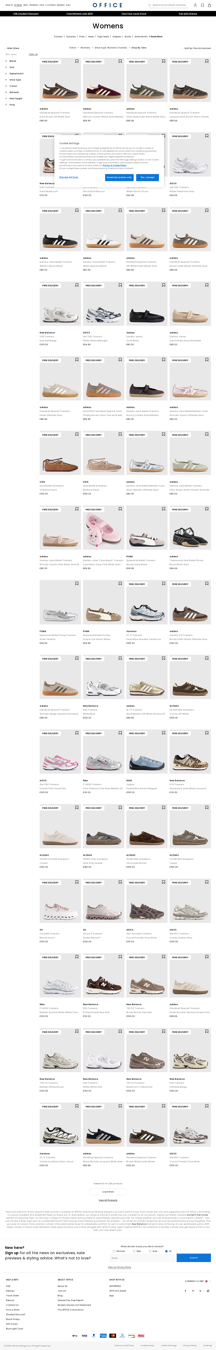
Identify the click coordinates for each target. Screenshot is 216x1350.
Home (73, 48)
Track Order (12, 1295)
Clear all (33, 54)
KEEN (129, 780)
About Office (65, 1279)
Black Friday (13, 1319)
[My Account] (193, 5)
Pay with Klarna (188, 13)
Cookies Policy (147, 1345)
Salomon (131, 631)
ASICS (173, 183)
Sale (68, 5)
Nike (85, 780)
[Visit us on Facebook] (186, 1291)
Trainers (33, 5)
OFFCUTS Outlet (117, 1290)
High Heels (103, 36)
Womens (85, 48)
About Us (63, 1286)
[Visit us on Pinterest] (194, 1291)
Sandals (71, 36)
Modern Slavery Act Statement (74, 1305)
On (41, 929)
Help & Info (12, 1279)
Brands (61, 5)
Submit (194, 1257)
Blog (60, 1295)
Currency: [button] (194, 1281)
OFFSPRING (115, 1286)
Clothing (50, 5)
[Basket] (207, 5)
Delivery (10, 1290)
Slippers (117, 36)
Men (25, 5)
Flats (82, 36)
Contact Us (12, 1305)
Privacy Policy (190, 1345)
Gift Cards (12, 1323)
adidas (44, 108)
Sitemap (208, 1345)
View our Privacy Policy (119, 1267)
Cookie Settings (169, 1345)
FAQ (8, 1286)
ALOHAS (174, 705)
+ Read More (155, 36)
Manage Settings (68, 177)
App (111, 1295)
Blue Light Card (14, 1328)
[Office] (108, 5)
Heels (91, 36)
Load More (108, 1191)
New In (9, 5)
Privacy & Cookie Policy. (115, 165)
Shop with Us (117, 1279)
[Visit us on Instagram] (201, 1291)
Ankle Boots (141, 36)
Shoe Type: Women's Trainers (111, 48)
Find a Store (12, 1309)
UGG (42, 481)
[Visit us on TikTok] (209, 1291)
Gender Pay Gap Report (71, 1300)
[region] (109, 161)
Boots (128, 36)
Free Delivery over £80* (80, 13)
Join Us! (62, 1290)
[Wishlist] (200, 5)
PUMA (129, 556)
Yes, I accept (148, 177)
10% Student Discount (26, 13)
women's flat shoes (197, 1214)
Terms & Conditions (124, 1345)
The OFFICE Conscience (71, 1309)
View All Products (108, 1200)
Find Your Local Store (134, 13)
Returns (10, 1300)
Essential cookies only (119, 177)
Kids (42, 5)
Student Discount (15, 1314)
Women (18, 5)
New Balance (47, 183)
